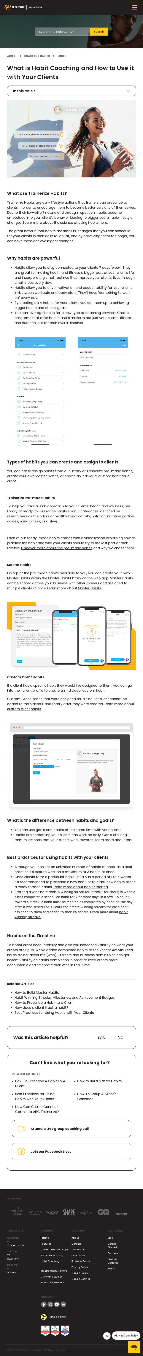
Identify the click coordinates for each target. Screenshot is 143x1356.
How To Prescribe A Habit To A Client (40, 1083)
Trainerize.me (15, 1245)
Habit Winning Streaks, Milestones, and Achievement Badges (65, 997)
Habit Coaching (50, 1261)
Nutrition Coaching (52, 1255)
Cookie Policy (80, 1273)
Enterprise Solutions (53, 1282)
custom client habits (24, 709)
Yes (101, 1037)
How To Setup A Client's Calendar (96, 1096)
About (75, 1238)
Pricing (45, 1238)
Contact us (78, 1249)
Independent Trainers (54, 1270)
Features (46, 1244)
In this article (24, 91)
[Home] (23, 7)
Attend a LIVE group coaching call (60, 1128)
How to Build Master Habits (37, 992)
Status (111, 1268)
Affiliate (11, 1272)
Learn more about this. (113, 839)
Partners (113, 1253)
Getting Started (112, 1245)
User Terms (78, 1255)
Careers (77, 1244)
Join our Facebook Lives (51, 1151)
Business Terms (81, 1261)
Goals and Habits (37, 56)
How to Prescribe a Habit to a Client (44, 1002)
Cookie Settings (81, 1279)
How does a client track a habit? (41, 1007)
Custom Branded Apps (54, 1249)
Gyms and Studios (52, 1276)
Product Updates (113, 1260)
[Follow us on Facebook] (44, 1304)
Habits (61, 56)
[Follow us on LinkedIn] (63, 1304)
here (103, 222)
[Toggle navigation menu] (135, 7)
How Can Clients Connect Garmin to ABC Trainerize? (37, 1109)
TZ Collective (13, 1257)
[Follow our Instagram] (50, 1304)
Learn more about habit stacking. (80, 887)
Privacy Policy (80, 1267)
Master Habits (89, 588)
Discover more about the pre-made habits (56, 548)
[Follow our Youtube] (57, 1304)
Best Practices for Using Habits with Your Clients (54, 1012)
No (120, 1037)
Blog (110, 1238)
